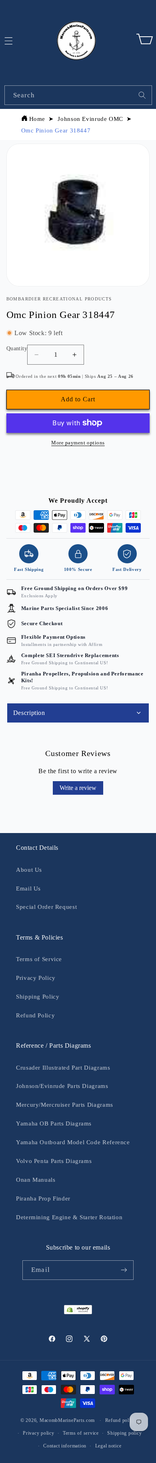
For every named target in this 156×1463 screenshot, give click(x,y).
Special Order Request (46, 907)
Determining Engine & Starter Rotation (69, 1217)
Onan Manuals (36, 1180)
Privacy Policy (36, 978)
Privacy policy (38, 1433)
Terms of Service (39, 959)
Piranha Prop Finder (43, 1198)
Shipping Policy (37, 996)
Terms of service (81, 1433)
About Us (29, 870)
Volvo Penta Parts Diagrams (54, 1161)
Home (37, 119)
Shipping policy (124, 1433)
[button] (144, 41)
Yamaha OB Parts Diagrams (54, 1123)
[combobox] (78, 95)
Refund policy (120, 1420)
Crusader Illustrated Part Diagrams (63, 1067)
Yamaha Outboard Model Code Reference (73, 1142)
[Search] (142, 95)
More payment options (78, 443)
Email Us (28, 888)
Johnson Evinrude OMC (90, 119)
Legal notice (108, 1445)
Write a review (78, 787)
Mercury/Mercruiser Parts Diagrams (64, 1105)
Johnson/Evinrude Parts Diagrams (62, 1086)
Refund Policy (35, 1015)
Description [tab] (29, 712)
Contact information (64, 1445)
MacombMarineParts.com (67, 1420)
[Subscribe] (123, 1270)
